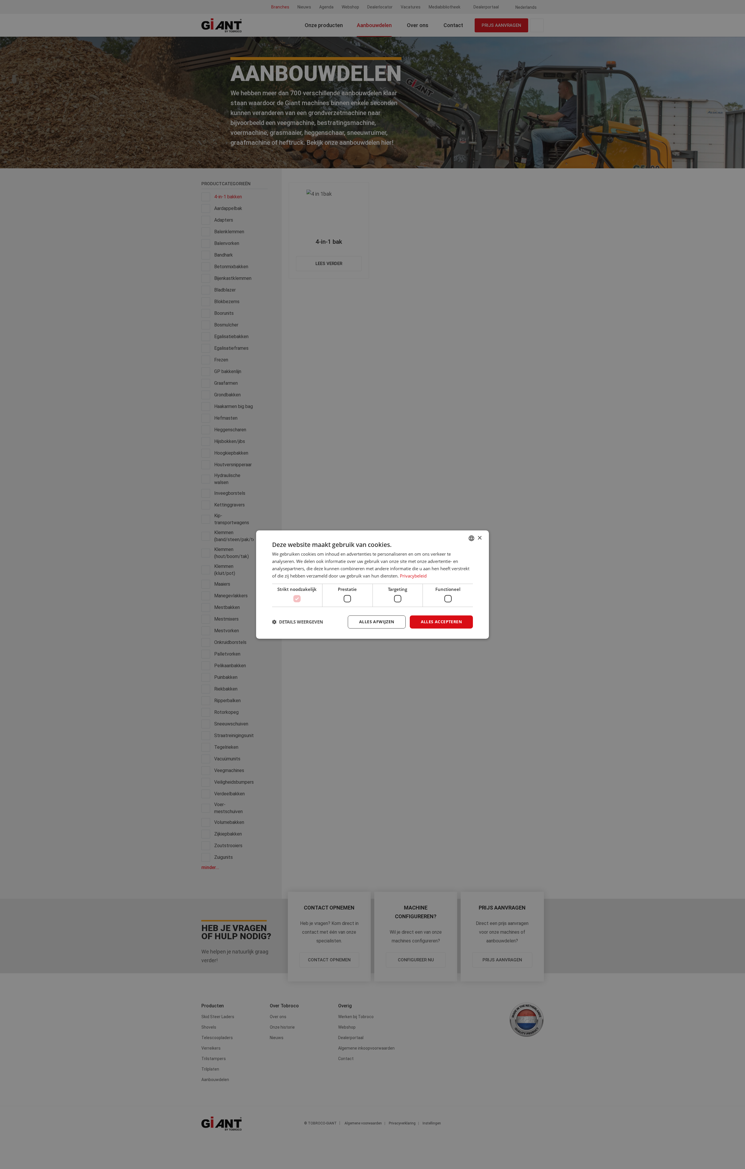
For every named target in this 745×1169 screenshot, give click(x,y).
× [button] (479, 538)
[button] (297, 622)
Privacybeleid (413, 576)
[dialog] (372, 584)
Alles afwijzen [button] (376, 621)
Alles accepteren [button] (441, 621)
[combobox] (471, 538)
